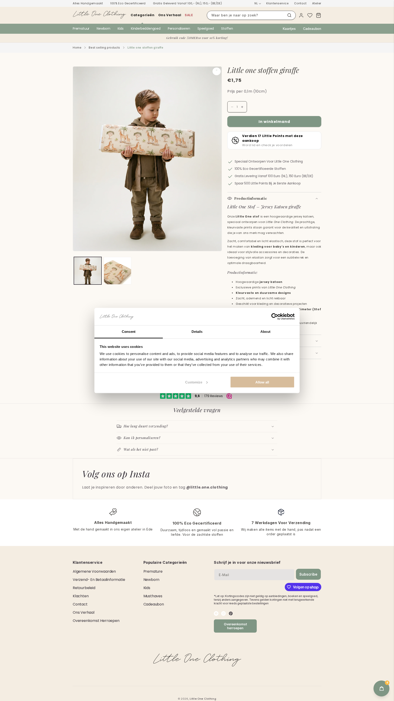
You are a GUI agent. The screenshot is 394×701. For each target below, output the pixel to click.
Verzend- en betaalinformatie (99, 579)
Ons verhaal (169, 15)
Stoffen (227, 28)
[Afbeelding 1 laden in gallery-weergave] (87, 271)
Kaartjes (289, 29)
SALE (189, 15)
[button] (274, 198)
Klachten (80, 596)
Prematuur (81, 28)
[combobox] (251, 15)
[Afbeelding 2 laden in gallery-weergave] (117, 271)
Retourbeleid (84, 587)
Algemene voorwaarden (94, 571)
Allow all (262, 382)
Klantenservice (277, 3)
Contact (300, 3)
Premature (153, 571)
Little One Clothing (203, 699)
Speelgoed (205, 28)
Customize (193, 382)
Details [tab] (197, 332)
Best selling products (104, 47)
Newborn (103, 28)
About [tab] (265, 332)
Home (77, 47)
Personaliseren (179, 28)
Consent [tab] (128, 332)
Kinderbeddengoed (146, 28)
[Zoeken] (289, 15)
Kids (121, 28)
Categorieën (143, 15)
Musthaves (152, 596)
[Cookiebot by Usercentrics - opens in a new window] (275, 316)
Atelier (316, 3)
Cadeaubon (312, 29)
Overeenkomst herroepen (96, 620)
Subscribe (308, 574)
